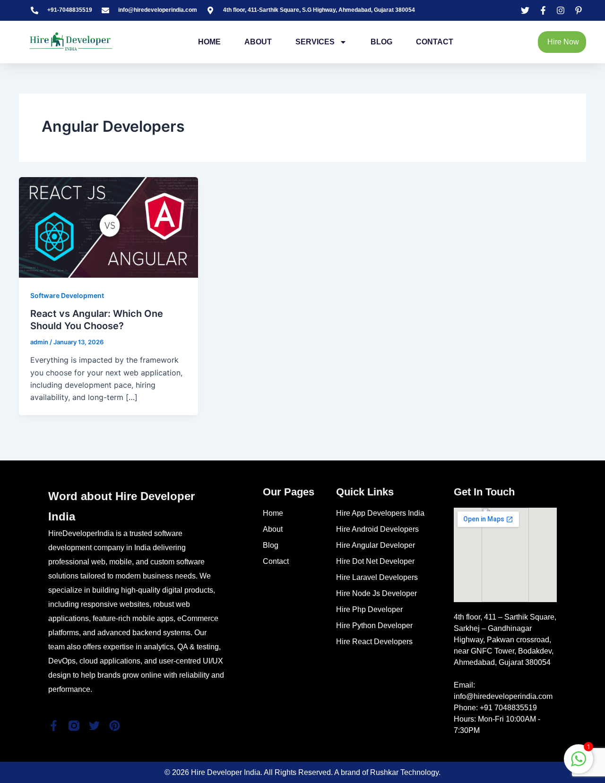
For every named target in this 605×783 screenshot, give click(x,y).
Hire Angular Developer (375, 545)
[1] (578, 763)
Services (315, 42)
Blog (381, 42)
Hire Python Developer (374, 625)
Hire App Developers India (380, 513)
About (258, 42)
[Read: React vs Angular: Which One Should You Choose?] (108, 226)
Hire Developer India (225, 772)
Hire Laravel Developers (377, 577)
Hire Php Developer (369, 609)
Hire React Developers (374, 642)
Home (209, 42)
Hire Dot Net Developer (375, 561)
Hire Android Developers (377, 529)
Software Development (67, 295)
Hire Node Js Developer (376, 593)
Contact (434, 42)
